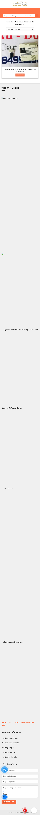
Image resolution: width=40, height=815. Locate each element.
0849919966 (8, 488)
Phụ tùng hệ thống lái (9, 757)
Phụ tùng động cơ (8, 747)
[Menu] (19, 11)
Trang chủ (9, 22)
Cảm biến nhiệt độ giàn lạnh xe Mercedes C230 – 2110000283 (20, 70)
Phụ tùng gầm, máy (9, 752)
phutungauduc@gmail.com (13, 642)
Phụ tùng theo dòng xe (10, 738)
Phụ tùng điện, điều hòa (10, 743)
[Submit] (36, 16)
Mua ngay (20, 75)
